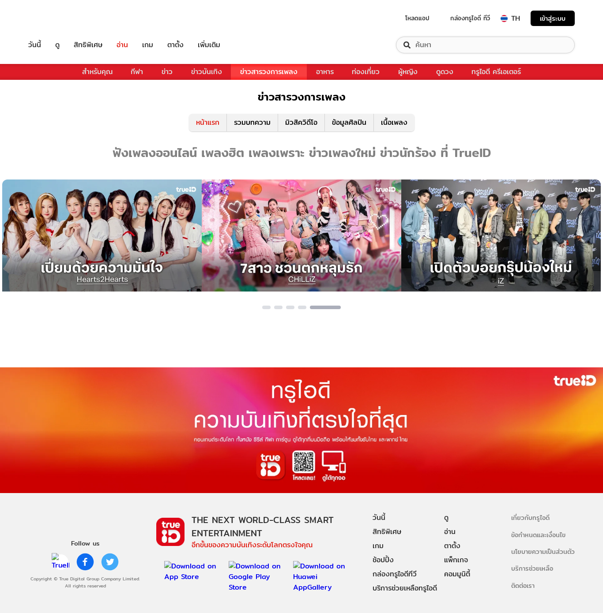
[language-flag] (504, 18)
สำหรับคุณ (97, 71)
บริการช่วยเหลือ (532, 568)
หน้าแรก (207, 122)
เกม (147, 45)
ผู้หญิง (408, 71)
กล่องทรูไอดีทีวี (395, 573)
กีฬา (137, 71)
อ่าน (122, 45)
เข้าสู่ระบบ (552, 18)
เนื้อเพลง (394, 122)
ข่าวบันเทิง (206, 71)
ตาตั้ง (175, 45)
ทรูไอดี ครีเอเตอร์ (496, 71)
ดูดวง (444, 71)
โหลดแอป (417, 18)
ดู (57, 45)
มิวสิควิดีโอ (301, 122)
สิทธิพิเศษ (88, 45)
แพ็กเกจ (456, 559)
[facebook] (85, 562)
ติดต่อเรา (523, 585)
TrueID (54, 18)
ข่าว (167, 71)
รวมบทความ (252, 122)
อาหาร (325, 71)
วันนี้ (34, 45)
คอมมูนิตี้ (457, 573)
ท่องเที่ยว (366, 71)
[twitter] (110, 562)
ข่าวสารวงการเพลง (269, 71)
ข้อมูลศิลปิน (349, 122)
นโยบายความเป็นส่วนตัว (543, 551)
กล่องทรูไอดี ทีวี (470, 18)
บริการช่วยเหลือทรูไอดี (405, 588)
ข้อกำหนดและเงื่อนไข (538, 535)
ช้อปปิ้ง (383, 559)
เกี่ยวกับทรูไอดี (530, 517)
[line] (60, 562)
